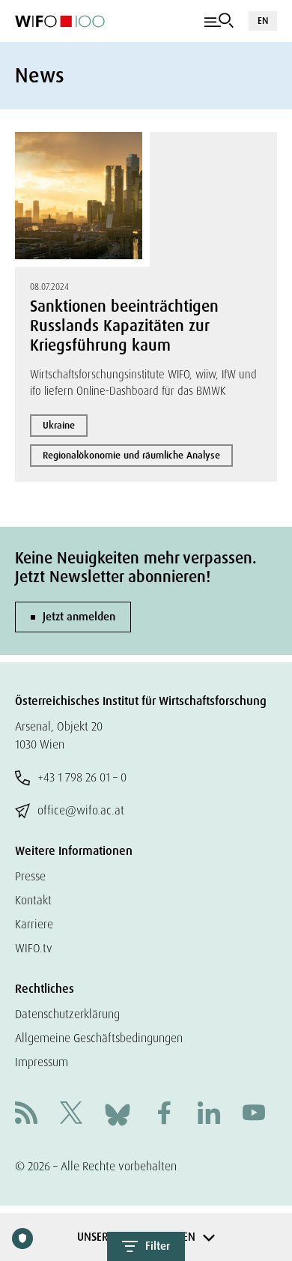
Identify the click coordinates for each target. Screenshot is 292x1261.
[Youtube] (254, 1114)
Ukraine (59, 425)
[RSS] (26, 1114)
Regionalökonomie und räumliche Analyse (131, 455)
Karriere (34, 924)
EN (263, 20)
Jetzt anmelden (79, 616)
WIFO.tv (33, 948)
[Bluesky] (117, 1113)
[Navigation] (219, 21)
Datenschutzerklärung (67, 1014)
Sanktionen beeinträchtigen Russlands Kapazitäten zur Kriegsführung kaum (124, 326)
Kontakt (33, 900)
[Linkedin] (209, 1114)
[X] (71, 1114)
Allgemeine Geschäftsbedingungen (99, 1038)
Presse (30, 876)
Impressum (41, 1062)
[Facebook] (164, 1114)
